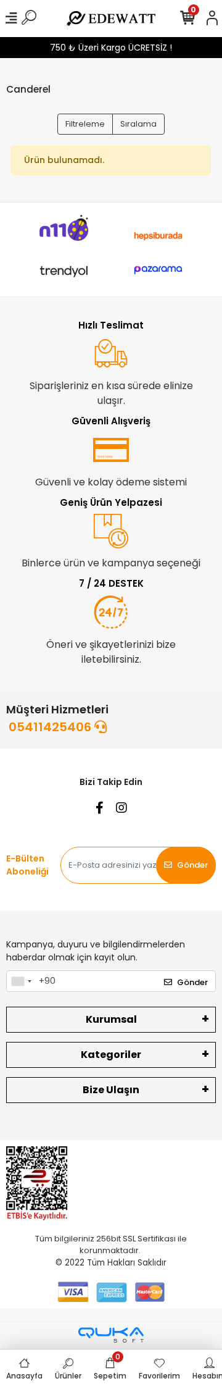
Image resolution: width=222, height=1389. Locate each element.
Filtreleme (85, 124)
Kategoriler (111, 1054)
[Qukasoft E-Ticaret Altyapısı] (111, 1335)
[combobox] (21, 981)
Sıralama (138, 124)
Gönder (192, 865)
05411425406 (51, 727)
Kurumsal (111, 1019)
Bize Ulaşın (111, 1090)
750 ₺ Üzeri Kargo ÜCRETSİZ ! (111, 47)
